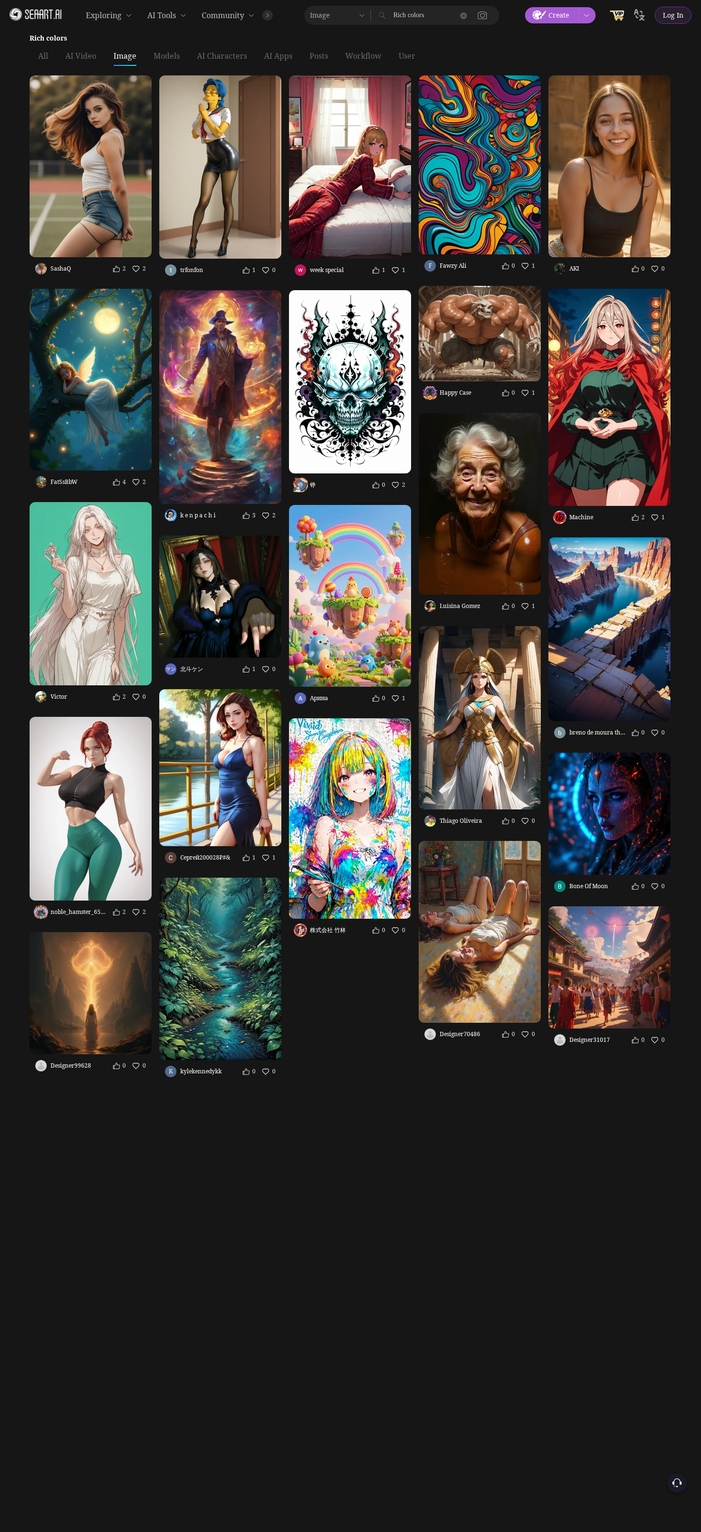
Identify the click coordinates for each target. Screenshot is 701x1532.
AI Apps (278, 56)
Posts (318, 56)
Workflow (363, 56)
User (407, 56)
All (43, 56)
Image (124, 56)
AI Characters (222, 56)
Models (167, 56)
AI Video (80, 56)
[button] (482, 15)
